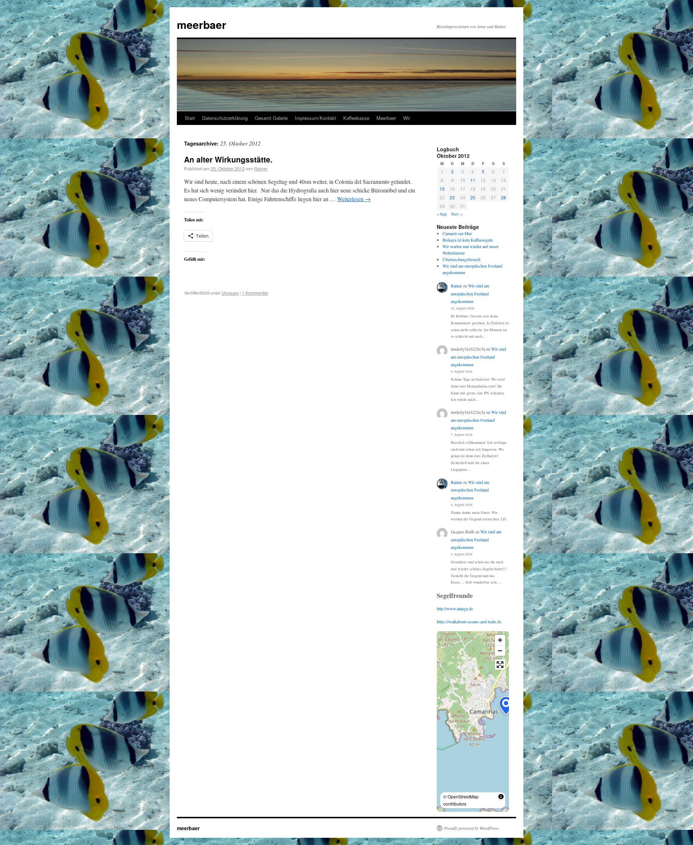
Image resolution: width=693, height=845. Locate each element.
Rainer (260, 168)
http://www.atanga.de (455, 608)
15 (442, 189)
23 (452, 197)
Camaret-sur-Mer (457, 233)
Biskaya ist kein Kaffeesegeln (468, 240)
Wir (406, 117)
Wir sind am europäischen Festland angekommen (470, 293)
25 (472, 197)
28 (503, 197)
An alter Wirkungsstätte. (228, 159)
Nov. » (457, 214)
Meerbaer (386, 117)
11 (472, 180)
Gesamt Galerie (271, 117)
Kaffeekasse (356, 117)
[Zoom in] (500, 640)
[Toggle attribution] (501, 796)
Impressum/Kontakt (315, 117)
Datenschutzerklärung (225, 117)
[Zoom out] (500, 650)
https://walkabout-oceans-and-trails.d (468, 621)
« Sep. (442, 214)
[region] (473, 721)
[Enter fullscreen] (500, 664)
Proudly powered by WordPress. (472, 828)
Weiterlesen (354, 199)
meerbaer (201, 24)
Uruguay (230, 293)
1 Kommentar (255, 293)
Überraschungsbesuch (461, 259)
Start (190, 117)
